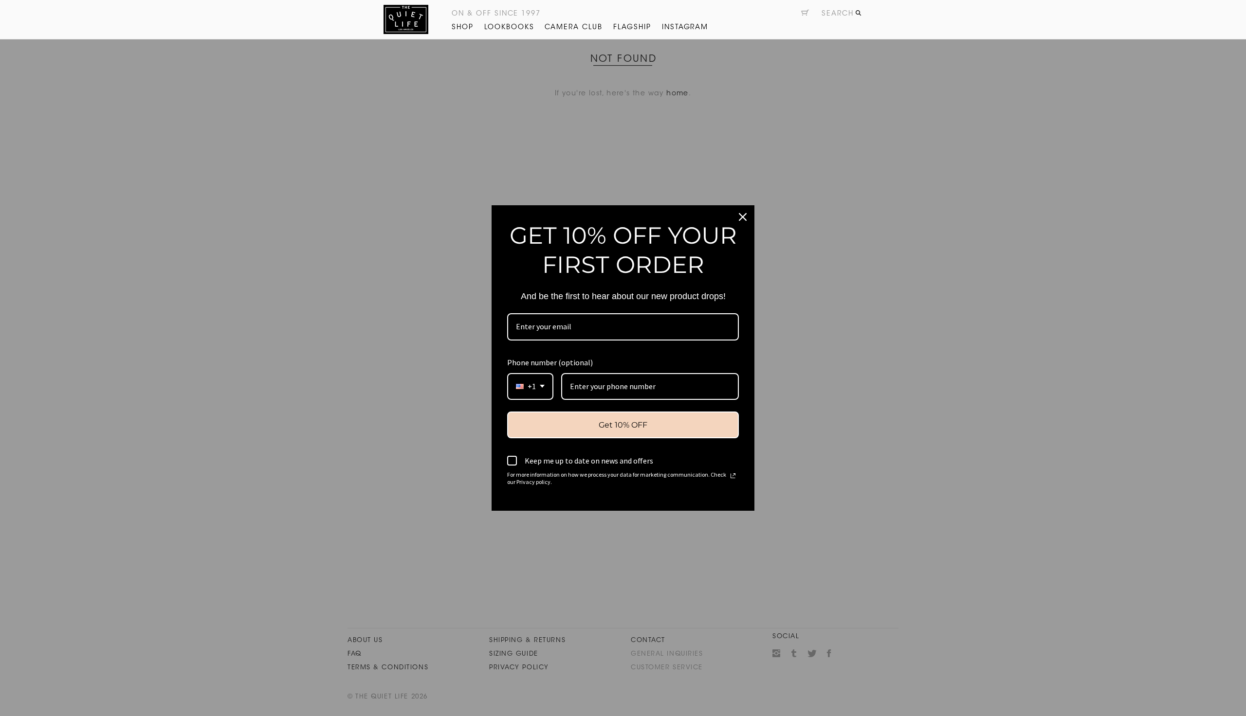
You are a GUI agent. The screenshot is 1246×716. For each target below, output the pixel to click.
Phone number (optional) (550, 362)
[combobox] (530, 386)
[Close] (742, 217)
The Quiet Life (406, 19)
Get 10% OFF (623, 425)
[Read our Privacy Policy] (733, 476)
